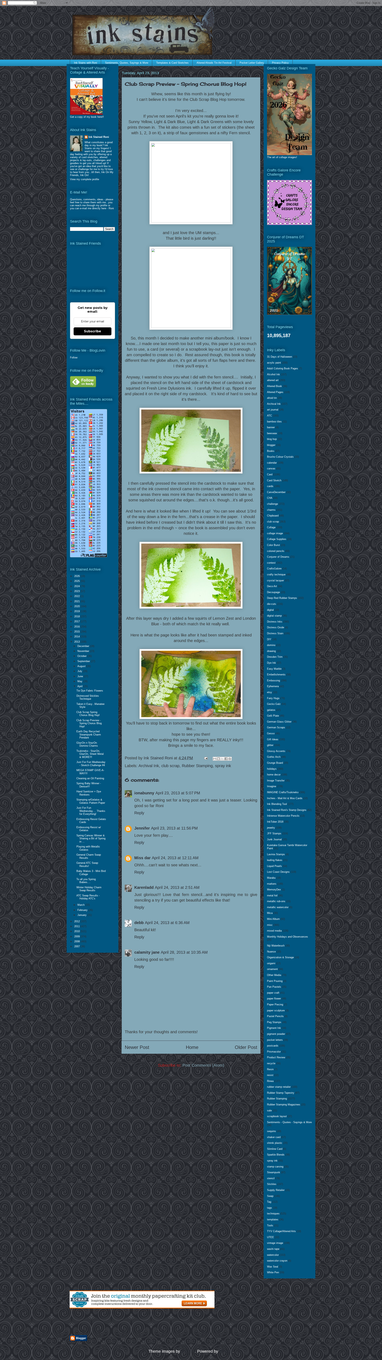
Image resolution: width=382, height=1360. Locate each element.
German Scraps (276, 727)
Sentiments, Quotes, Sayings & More (126, 62)
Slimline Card (274, 1148)
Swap (270, 1196)
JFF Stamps (274, 833)
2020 (77, 606)
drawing (271, 651)
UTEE (270, 1237)
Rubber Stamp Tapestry (280, 1092)
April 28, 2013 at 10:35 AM (184, 952)
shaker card (274, 1137)
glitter (270, 745)
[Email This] (215, 759)
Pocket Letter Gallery (252, 62)
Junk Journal (274, 839)
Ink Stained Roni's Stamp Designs (286, 809)
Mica (270, 913)
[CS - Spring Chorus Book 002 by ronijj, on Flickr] (191, 607)
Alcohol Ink (273, 374)
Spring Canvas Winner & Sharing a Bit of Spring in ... (90, 838)
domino (271, 645)
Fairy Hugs (273, 698)
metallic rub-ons (276, 901)
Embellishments (276, 674)
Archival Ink (148, 766)
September (84, 661)
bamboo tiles (274, 421)
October (82, 656)
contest (271, 562)
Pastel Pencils (275, 1016)
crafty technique (276, 574)
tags (269, 1207)
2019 (77, 611)
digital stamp (274, 615)
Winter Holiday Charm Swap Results (88, 889)
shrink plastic (274, 1142)
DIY (269, 639)
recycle (271, 1063)
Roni (111, 208)
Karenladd (144, 887)
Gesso (271, 733)
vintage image (275, 1242)
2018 (77, 616)
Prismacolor (274, 1051)
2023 (77, 591)
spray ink (223, 766)
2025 (77, 581)
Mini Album (273, 918)
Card (269, 474)
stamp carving (275, 1166)
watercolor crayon (277, 1260)
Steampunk (273, 1172)
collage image (275, 533)
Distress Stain (275, 633)
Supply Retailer (276, 1190)
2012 (77, 921)
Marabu (271, 877)
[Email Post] (205, 758)
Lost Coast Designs (278, 871)
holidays (272, 768)
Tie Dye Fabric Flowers (89, 690)
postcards (272, 1045)
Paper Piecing (275, 1004)
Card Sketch (274, 480)
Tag (269, 1201)
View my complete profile (84, 179)
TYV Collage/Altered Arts (281, 1231)
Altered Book (274, 386)
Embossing (273, 680)
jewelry (271, 827)
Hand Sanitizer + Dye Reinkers (88, 793)
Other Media (274, 975)
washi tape (273, 1248)
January (82, 914)
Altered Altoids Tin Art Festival (214, 62)
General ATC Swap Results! (87, 864)
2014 (77, 636)
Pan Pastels (274, 986)
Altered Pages (275, 392)
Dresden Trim (275, 656)
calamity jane (147, 952)
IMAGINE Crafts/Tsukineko (282, 792)
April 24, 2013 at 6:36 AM (167, 922)
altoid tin (272, 397)
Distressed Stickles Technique (87, 697)
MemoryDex (274, 889)
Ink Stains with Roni (85, 62)
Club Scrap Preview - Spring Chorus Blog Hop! (89, 723)
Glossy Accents (276, 751)
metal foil (272, 895)
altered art (273, 380)
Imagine (271, 786)
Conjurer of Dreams (278, 556)
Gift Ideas (272, 739)
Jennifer (142, 828)
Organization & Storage (280, 957)
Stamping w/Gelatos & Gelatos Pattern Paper (90, 801)
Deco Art (272, 586)
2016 (77, 626)
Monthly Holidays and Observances (287, 936)
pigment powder (276, 1033)
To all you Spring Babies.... (86, 881)
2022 (77, 596)
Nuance (271, 951)
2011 (77, 926)
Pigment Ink (274, 1027)
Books (270, 450)
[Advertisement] (116, 1322)
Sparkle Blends (276, 1154)
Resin (270, 1069)
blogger (271, 445)
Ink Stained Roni (99, 136)
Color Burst (273, 545)
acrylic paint (274, 362)
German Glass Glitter (279, 721)
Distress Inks (274, 621)
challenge (272, 503)
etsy (269, 692)
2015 (77, 631)
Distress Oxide (275, 627)
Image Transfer (276, 780)
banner (271, 427)
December (83, 646)
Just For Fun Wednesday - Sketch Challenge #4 (90, 764)
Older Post (246, 1047)
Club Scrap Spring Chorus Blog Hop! (88, 714)
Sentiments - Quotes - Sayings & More (289, 1122)
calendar (272, 462)
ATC (269, 415)
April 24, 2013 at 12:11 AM (175, 858)
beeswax (272, 433)
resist (270, 1075)
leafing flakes (274, 860)
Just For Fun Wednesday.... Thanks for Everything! (90, 810)
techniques (273, 1213)
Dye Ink (271, 662)
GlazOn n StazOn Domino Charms (87, 744)
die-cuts (271, 603)
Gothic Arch (274, 756)
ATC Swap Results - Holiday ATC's (88, 897)
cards (270, 486)
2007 (77, 946)
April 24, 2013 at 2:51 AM (177, 887)
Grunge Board (275, 762)
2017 (77, 621)
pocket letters (275, 1039)
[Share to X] (222, 759)
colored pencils (275, 551)
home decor (274, 774)
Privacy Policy (280, 62)
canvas (271, 468)
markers (271, 883)
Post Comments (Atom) (203, 1065)
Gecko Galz (274, 703)
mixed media (274, 930)
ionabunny (144, 793)
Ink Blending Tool (277, 804)
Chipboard (273, 515)
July (80, 671)
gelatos (271, 709)
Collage (271, 527)
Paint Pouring (275, 981)
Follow (73, 357)
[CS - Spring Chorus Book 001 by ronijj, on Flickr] (191, 472)
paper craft (273, 992)
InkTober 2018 (275, 821)
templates (272, 1219)
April (80, 686)
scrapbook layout (277, 1116)
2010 (77, 931)
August (81, 666)
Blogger (226, 1351)
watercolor (273, 1254)
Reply (139, 813)
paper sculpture (276, 1010)
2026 (77, 576)
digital (270, 609)
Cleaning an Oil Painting (90, 778)
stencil (271, 1178)
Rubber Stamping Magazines (283, 1104)
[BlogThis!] (218, 759)
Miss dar (142, 858)
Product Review (276, 1057)
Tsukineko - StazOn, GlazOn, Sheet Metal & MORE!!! (90, 754)
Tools (270, 1225)
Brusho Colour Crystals (280, 456)
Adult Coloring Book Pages (282, 368)
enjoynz (188, 1351)
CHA (269, 497)
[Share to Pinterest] (230, 759)
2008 (77, 941)
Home (192, 1047)
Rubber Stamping (197, 766)
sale (269, 1110)
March (81, 904)
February (82, 910)
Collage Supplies (276, 539)
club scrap (170, 766)
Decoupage (273, 592)
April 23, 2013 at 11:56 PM (174, 828)
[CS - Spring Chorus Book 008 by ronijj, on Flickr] (191, 717)
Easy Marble (274, 668)
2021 (77, 601)
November (83, 651)
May (80, 681)
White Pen (273, 1272)
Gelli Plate (273, 715)
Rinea (270, 1081)
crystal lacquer (275, 580)
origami (271, 963)
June (80, 676)
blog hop (272, 439)
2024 (77, 586)
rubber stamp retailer (279, 1086)
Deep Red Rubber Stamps (282, 597)
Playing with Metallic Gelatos (88, 848)
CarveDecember (276, 492)
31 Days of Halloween (279, 356)
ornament (272, 969)
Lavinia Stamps (276, 854)
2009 (77, 936)
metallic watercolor (277, 907)
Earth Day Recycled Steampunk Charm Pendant (88, 734)
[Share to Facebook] (226, 759)
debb (139, 922)
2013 (77, 641)
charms (271, 509)
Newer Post (137, 1047)
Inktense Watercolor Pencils (283, 815)
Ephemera (273, 686)
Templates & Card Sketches (172, 62)
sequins (271, 1131)
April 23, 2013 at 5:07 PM (177, 793)
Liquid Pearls (274, 866)
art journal (272, 409)
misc (270, 924)
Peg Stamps (274, 1022)
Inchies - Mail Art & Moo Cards (284, 798)
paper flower (274, 998)
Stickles (271, 1184)
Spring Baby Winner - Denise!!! (88, 785)
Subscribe (92, 331)
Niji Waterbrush (276, 945)
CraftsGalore (274, 568)
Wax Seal (272, 1266)
